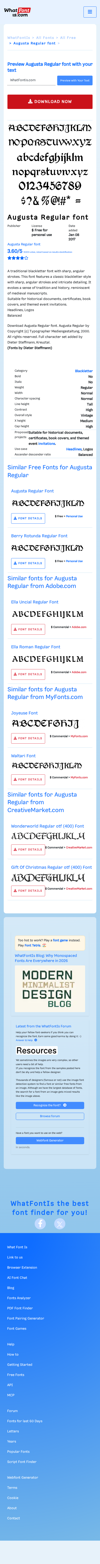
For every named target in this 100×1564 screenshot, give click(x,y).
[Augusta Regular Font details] (48, 503)
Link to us (15, 1257)
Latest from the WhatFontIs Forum (43, 1026)
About (12, 1508)
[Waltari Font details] (48, 766)
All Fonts (45, 38)
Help (10, 1344)
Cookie (12, 1498)
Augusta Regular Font (32, 491)
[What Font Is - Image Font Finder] (17, 12)
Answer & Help (24, 1040)
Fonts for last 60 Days (24, 1421)
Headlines (74, 449)
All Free (68, 38)
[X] (59, 1223)
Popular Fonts (18, 1452)
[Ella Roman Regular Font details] (48, 659)
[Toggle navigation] (90, 11)
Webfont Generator (50, 1140)
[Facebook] (40, 1223)
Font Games (16, 1329)
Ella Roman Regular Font (35, 647)
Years (11, 1441)
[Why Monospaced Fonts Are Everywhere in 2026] (50, 988)
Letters (13, 1431)
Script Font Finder (22, 1462)
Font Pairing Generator (25, 1318)
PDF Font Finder (20, 1308)
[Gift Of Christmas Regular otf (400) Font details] (48, 877)
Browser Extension (22, 1268)
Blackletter (84, 371)
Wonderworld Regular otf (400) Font (47, 826)
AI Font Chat (17, 1278)
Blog (10, 1288)
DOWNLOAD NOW (52, 102)
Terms (12, 1488)
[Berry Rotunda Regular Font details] (48, 548)
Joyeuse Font (24, 713)
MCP (10, 1395)
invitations (46, 444)
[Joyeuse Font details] (48, 724)
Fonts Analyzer (19, 1298)
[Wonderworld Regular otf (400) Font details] (48, 836)
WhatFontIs (18, 38)
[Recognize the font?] (50, 1050)
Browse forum (50, 1116)
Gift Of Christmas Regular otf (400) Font (51, 867)
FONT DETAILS (29, 518)
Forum (12, 1411)
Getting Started (19, 1365)
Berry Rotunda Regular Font (39, 536)
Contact (13, 1518)
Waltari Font (23, 756)
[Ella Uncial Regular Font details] (48, 614)
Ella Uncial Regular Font (34, 602)
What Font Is (17, 1247)
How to (13, 1355)
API (10, 1385)
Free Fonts (15, 1375)
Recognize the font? (47, 1105)
